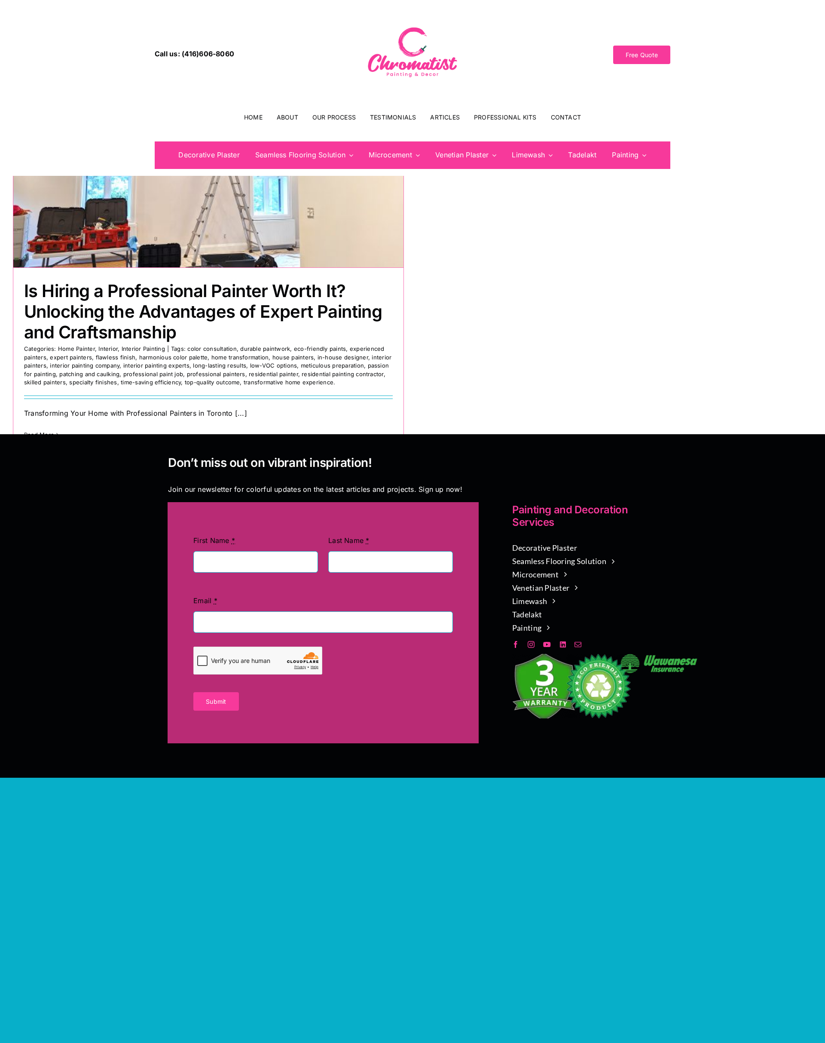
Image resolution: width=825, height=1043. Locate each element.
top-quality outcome (212, 382)
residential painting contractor (342, 374)
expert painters (71, 357)
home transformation (240, 357)
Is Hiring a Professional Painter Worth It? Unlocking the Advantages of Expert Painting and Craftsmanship (203, 311)
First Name (214, 540)
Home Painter (76, 348)
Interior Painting (143, 348)
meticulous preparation (332, 365)
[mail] (577, 644)
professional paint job (153, 374)
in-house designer (343, 357)
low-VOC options (273, 365)
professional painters (216, 374)
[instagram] (531, 644)
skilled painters (45, 382)
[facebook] (515, 644)
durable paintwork (265, 348)
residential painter (273, 374)
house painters (293, 357)
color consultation (211, 348)
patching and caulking (89, 374)
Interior (108, 348)
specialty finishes (93, 382)
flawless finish (116, 357)
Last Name (349, 540)
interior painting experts (156, 365)
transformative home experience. (289, 382)
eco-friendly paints (320, 348)
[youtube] (547, 644)
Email (205, 600)
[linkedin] (563, 644)
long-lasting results (219, 365)
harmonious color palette (173, 357)
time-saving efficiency (151, 382)
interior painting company (84, 365)
